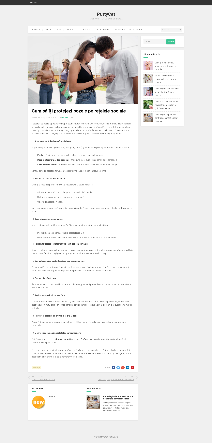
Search (171, 42)
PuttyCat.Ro (113, 437)
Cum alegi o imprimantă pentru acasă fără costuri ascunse (118, 397)
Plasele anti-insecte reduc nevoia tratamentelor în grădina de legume (166, 105)
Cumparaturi (135, 30)
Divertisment (103, 30)
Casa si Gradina (53, 30)
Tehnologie (85, 30)
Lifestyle (70, 30)
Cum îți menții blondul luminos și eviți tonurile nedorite (165, 66)
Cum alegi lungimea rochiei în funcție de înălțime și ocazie (167, 92)
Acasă (34, 2)
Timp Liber (119, 30)
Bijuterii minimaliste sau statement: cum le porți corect (165, 79)
